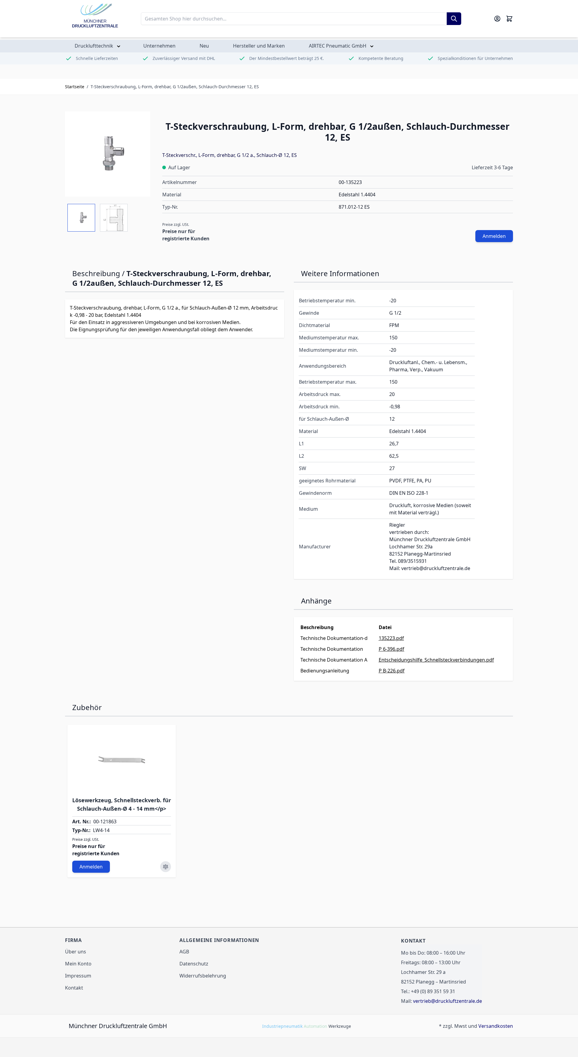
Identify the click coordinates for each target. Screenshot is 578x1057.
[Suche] (454, 18)
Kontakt (74, 987)
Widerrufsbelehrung (202, 975)
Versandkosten (495, 1026)
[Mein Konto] (497, 18)
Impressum (78, 975)
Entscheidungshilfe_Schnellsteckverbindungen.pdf (436, 659)
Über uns (75, 951)
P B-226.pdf (392, 670)
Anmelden (494, 236)
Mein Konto (78, 963)
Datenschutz (193, 963)
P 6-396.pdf (391, 649)
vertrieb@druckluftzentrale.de (447, 1001)
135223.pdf (391, 638)
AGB (184, 951)
